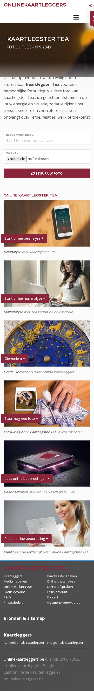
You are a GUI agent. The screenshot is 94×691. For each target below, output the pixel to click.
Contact (52, 597)
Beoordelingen (16, 492)
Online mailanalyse (18, 586)
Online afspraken (60, 586)
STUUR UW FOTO (49, 173)
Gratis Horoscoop (18, 372)
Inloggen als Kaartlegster (65, 642)
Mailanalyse (13, 312)
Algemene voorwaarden (64, 602)
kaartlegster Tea (43, 84)
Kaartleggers (13, 576)
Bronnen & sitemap (24, 618)
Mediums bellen (15, 581)
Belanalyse (12, 252)
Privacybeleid (13, 602)
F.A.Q (7, 597)
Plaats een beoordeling (22, 552)
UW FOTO (12, 152)
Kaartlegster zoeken (62, 576)
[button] (76, 17)
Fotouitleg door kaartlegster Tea (30, 432)
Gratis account (14, 592)
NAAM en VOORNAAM (20, 135)
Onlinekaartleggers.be (24, 659)
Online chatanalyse (61, 581)
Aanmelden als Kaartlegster (24, 642)
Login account (57, 592)
